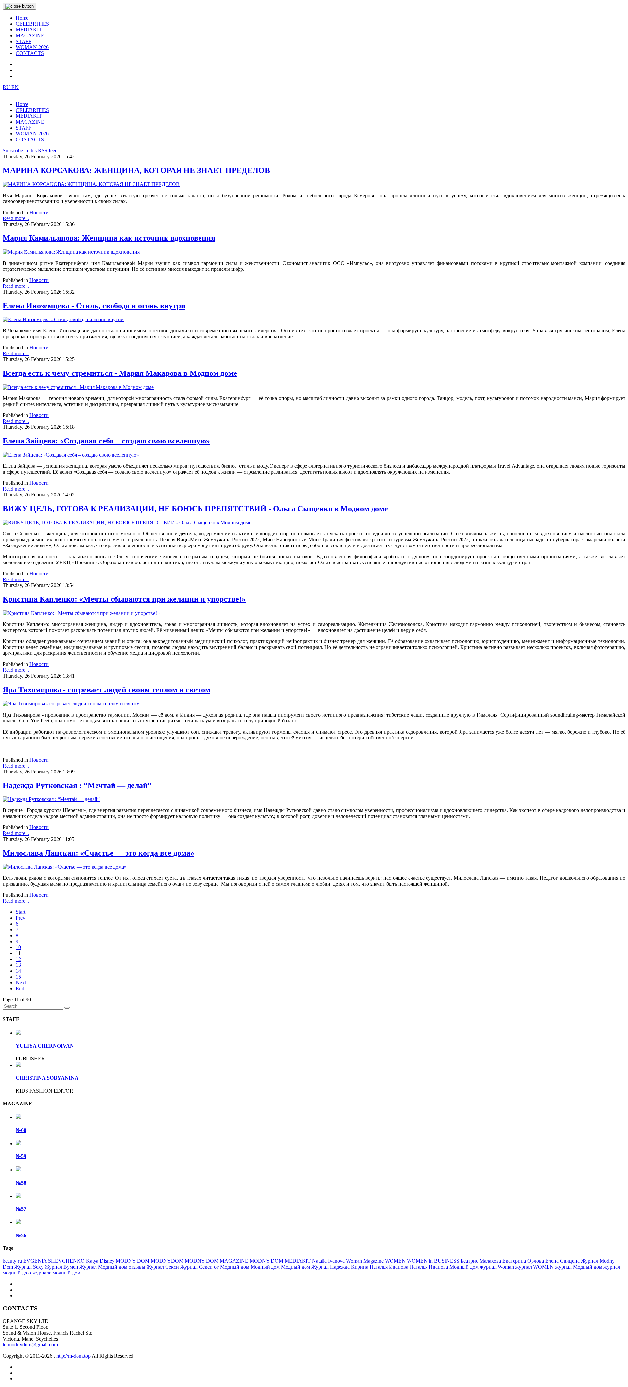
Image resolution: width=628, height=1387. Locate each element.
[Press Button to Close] (19, 6)
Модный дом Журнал (305, 1267)
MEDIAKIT (29, 29)
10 (18, 947)
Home (22, 18)
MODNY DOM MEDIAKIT (281, 1261)
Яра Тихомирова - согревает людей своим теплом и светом (106, 689)
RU (7, 87)
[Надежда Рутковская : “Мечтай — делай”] (51, 799)
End (20, 988)
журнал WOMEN (535, 1267)
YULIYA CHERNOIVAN (45, 1046)
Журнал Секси (163, 1267)
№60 (21, 1130)
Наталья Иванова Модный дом (445, 1267)
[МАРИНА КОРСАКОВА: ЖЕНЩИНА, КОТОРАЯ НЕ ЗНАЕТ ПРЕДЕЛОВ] (91, 184)
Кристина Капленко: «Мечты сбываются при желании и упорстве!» (124, 599)
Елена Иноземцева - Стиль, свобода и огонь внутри (94, 306)
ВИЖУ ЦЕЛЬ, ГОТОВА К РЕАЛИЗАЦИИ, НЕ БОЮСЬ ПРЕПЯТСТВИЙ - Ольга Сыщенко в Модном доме (195, 508)
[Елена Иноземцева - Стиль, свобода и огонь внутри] (63, 319)
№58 (21, 1183)
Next (21, 982)
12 (18, 959)
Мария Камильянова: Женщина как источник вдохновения (109, 238)
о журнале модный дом (54, 1272)
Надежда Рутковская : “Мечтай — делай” (77, 785)
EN (15, 87)
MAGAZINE (30, 35)
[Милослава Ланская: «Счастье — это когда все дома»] (65, 867)
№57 (21, 1209)
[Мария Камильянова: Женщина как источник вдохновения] (71, 252)
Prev (20, 918)
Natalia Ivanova (329, 1261)
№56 (21, 1235)
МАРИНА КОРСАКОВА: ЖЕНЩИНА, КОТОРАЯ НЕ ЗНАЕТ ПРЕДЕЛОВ (136, 170)
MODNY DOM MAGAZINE (217, 1261)
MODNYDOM (168, 1261)
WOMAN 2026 (32, 47)
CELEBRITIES (32, 23)
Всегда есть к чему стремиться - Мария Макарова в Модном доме (120, 373)
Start (20, 912)
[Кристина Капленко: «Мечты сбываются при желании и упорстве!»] (81, 613)
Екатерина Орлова (523, 1261)
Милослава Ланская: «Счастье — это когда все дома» (98, 853)
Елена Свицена (563, 1261)
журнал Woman (497, 1267)
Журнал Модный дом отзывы (113, 1267)
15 (18, 977)
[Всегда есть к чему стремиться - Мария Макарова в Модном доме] (78, 387)
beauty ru (13, 1261)
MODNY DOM (133, 1261)
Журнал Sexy (29, 1267)
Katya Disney (101, 1261)
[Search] (67, 1008)
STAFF (23, 41)
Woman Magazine (365, 1261)
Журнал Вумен (62, 1267)
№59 (21, 1156)
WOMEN (396, 1261)
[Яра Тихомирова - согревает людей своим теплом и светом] (71, 703)
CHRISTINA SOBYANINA (47, 1078)
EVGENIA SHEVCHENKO (54, 1261)
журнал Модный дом (579, 1267)
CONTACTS (30, 53)
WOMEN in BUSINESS (434, 1261)
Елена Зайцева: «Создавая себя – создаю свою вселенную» (106, 441)
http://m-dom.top (73, 1356)
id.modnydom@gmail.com (30, 1344)
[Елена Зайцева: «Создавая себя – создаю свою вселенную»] (71, 455)
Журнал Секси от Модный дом (215, 1267)
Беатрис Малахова (481, 1261)
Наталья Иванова (390, 1267)
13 (18, 965)
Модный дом (266, 1267)
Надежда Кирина (350, 1267)
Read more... (16, 218)
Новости (39, 212)
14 (18, 971)
